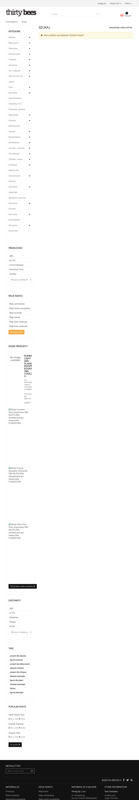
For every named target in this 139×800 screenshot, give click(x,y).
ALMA (12, 626)
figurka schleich (16, 660)
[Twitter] (128, 780)
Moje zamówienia (17, 304)
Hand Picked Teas (16, 715)
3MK (11, 256)
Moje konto (16, 296)
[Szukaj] (97, 14)
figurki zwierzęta (16, 692)
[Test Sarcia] (25, 14)
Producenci (16, 248)
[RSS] (131, 780)
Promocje (10, 791)
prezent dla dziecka (18, 656)
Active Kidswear (16, 265)
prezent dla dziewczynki (20, 664)
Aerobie (12, 274)
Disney (12, 688)
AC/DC (12, 260)
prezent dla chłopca (18, 672)
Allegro (12, 622)
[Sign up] (32, 771)
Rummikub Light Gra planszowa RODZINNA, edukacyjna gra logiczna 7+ (31, 366)
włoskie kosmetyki (17, 684)
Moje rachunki (15, 313)
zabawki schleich (17, 668)
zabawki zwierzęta (17, 676)
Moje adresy (14, 317)
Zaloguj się (102, 3)
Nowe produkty (18, 346)
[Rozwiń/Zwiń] (29, 37)
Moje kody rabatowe (18, 326)
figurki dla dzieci (16, 680)
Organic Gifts (14, 733)
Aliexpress (13, 617)
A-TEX (12, 613)
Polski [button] (127, 3)
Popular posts (17, 706)
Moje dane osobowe (18, 322)
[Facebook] (124, 780)
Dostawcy (15, 600)
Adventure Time (16, 269)
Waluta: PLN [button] (115, 3)
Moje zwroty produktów (19, 308)
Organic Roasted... (17, 724)
